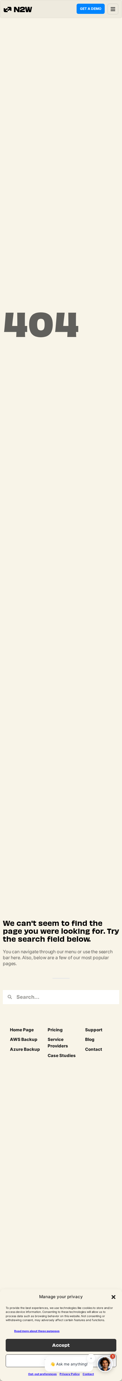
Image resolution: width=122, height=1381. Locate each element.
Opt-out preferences (42, 1374)
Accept (61, 1345)
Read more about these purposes (37, 1331)
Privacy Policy (70, 1374)
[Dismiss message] (91, 1358)
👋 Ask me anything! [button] (69, 1364)
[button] (113, 1297)
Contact (88, 1374)
